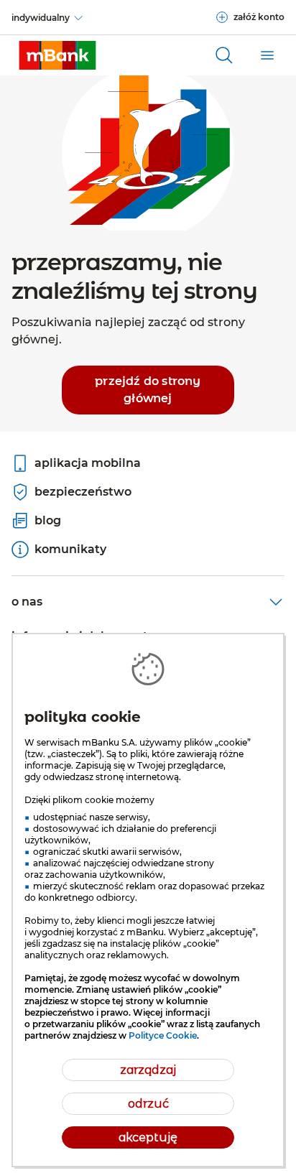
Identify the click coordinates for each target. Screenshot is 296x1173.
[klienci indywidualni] (57, 55)
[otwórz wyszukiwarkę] (224, 55)
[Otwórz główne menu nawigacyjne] (267, 55)
